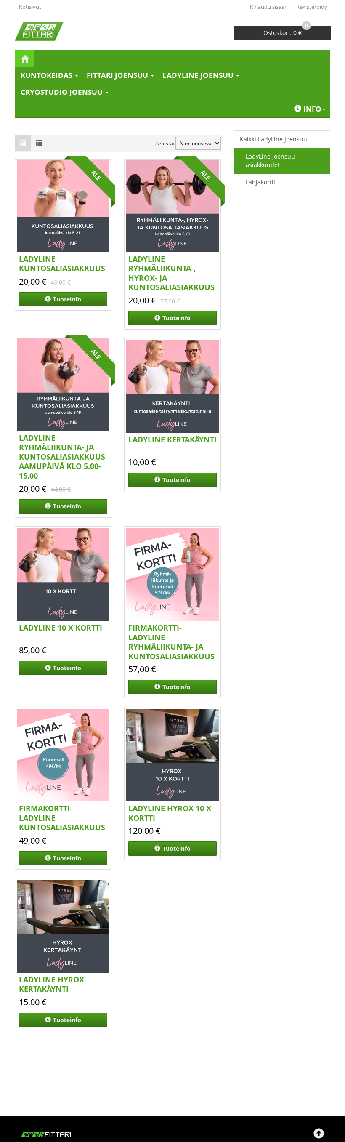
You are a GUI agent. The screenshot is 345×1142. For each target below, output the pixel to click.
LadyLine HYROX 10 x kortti (169, 813)
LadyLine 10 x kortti (60, 628)
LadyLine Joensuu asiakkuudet (270, 160)
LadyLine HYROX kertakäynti (51, 984)
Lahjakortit (261, 182)
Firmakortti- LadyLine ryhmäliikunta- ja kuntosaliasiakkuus (171, 642)
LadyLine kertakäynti (172, 439)
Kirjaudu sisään (269, 7)
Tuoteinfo (67, 299)
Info (312, 109)
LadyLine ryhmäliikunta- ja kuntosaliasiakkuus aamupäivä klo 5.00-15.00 (62, 457)
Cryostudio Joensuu (62, 92)
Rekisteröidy (311, 7)
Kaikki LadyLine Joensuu (273, 139)
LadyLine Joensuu (198, 75)
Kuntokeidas (47, 75)
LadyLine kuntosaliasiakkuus (62, 264)
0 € (285, 31)
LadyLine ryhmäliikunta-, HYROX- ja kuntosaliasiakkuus (171, 273)
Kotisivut (30, 7)
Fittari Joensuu (118, 75)
